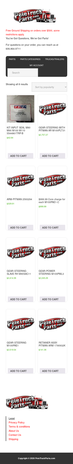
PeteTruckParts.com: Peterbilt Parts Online (36, 15)
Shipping (13, 439)
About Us (14, 430)
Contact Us (15, 434)
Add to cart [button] (18, 155)
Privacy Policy (17, 422)
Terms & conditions (19, 426)
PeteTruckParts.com (45, 458)
